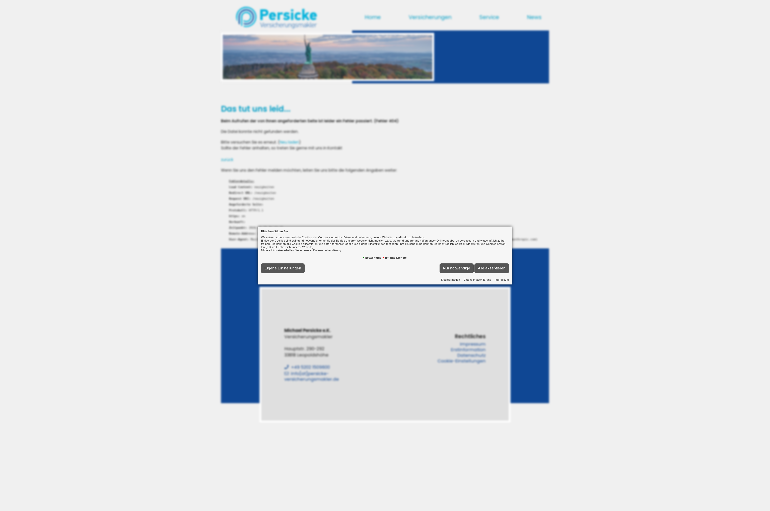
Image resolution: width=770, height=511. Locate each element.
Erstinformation (450, 279)
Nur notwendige (456, 268)
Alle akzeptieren (492, 268)
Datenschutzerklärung (477, 279)
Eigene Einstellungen (282, 268)
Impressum (502, 279)
